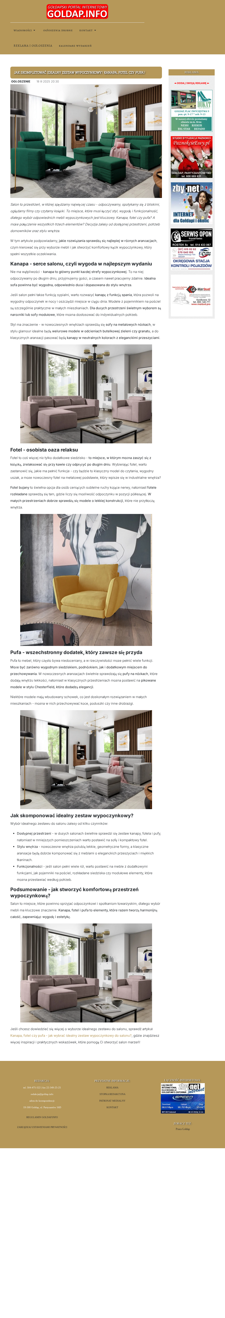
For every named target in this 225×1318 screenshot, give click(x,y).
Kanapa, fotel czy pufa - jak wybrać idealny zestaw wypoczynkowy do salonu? (71, 1035)
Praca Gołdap (183, 1129)
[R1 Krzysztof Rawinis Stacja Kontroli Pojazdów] (191, 249)
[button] (25, 30)
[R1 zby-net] (191, 203)
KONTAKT (112, 1107)
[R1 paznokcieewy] (191, 157)
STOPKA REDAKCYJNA (112, 1094)
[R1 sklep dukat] (191, 110)
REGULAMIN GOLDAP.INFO (42, 1117)
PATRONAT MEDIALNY (112, 1101)
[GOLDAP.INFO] (77, 11)
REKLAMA (112, 1087)
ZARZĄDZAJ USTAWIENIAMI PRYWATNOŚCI (42, 1127)
